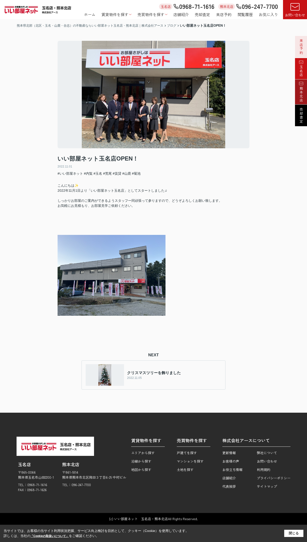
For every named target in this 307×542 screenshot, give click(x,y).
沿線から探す (141, 461)
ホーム (89, 14)
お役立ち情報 (232, 469)
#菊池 (136, 173)
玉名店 (301, 71)
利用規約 (263, 469)
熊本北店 (301, 94)
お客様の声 (230, 461)
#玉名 (98, 173)
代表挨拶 (229, 486)
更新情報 (229, 452)
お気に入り (268, 14)
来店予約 (223, 14)
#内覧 (88, 173)
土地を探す (185, 469)
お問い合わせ (295, 14)
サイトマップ (267, 486)
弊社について (267, 452)
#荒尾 (107, 173)
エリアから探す (143, 452)
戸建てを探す (187, 452)
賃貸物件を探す (114, 14)
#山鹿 (126, 173)
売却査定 (202, 14)
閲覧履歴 (245, 14)
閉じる (294, 533)
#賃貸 (117, 173)
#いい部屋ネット (70, 173)
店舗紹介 (181, 14)
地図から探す (141, 469)
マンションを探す (190, 461)
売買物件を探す (150, 14)
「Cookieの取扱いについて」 (49, 536)
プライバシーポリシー (273, 478)
